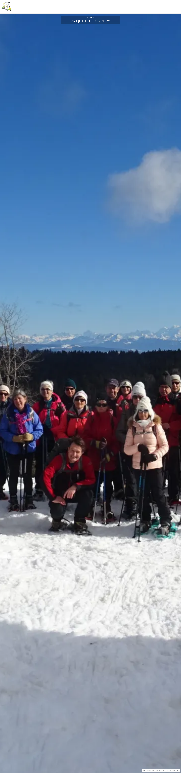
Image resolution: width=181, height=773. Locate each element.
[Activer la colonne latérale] (177, 7)
